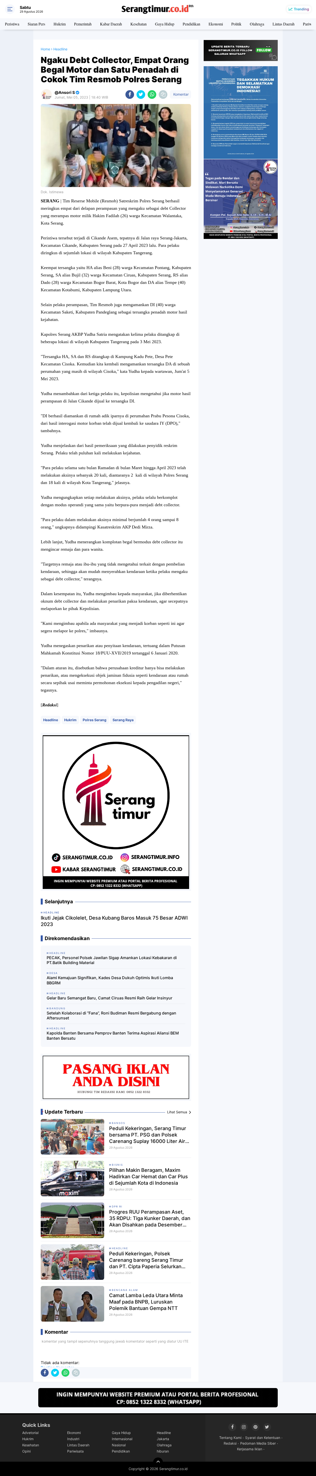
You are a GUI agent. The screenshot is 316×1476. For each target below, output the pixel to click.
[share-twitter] (141, 94)
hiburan (163, 1451)
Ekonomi (216, 23)
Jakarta (163, 1439)
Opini (26, 1451)
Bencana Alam (125, 1289)
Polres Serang (94, 720)
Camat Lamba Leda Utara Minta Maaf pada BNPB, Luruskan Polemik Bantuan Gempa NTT (146, 1301)
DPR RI (117, 1206)
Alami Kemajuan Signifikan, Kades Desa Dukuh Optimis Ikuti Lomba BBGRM (110, 980)
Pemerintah (83, 23)
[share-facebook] (129, 94)
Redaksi (230, 1443)
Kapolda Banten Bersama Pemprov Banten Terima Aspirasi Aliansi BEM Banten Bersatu (113, 1036)
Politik (236, 23)
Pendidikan (191, 23)
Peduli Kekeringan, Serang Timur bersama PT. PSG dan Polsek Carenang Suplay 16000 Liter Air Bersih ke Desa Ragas (147, 1134)
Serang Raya (123, 720)
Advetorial (30, 1433)
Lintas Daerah (284, 23)
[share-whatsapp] (152, 94)
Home (45, 49)
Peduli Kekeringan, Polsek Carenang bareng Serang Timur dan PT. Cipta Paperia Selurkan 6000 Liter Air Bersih (146, 1260)
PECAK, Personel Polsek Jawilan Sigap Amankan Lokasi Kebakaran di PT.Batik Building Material (112, 960)
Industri (73, 1439)
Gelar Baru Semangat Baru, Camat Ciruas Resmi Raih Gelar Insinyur (109, 997)
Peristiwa (12, 23)
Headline (50, 720)
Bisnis (117, 1164)
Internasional (122, 1439)
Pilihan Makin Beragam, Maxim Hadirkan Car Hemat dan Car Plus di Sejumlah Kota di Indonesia (148, 1176)
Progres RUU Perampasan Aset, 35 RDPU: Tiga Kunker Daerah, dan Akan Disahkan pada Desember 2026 (149, 1218)
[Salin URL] (163, 94)
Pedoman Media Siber (258, 1443)
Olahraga (257, 23)
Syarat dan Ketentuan (262, 1437)
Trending (301, 9)
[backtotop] (158, 1462)
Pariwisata (75, 1451)
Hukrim (60, 23)
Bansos (118, 1122)
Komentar (180, 94)
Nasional (119, 1445)
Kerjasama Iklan (249, 1449)
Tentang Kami (230, 1437)
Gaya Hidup (164, 23)
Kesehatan (138, 23)
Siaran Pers (36, 23)
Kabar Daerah (111, 23)
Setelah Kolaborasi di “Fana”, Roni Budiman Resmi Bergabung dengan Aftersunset (111, 1016)
